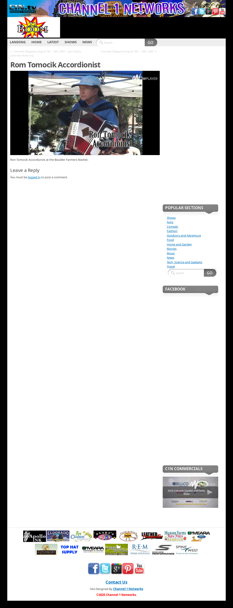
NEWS (87, 42)
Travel (171, 266)
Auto (170, 222)
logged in (34, 177)
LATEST (53, 42)
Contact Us (116, 582)
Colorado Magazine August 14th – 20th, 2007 (127, 51)
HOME (36, 42)
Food (170, 240)
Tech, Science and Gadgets (184, 262)
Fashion (172, 231)
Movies (172, 249)
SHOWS (71, 42)
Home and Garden (179, 244)
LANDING (18, 42)
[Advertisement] (143, 27)
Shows (171, 218)
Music (171, 253)
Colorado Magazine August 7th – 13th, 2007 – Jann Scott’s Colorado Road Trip (45, 53)
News (170, 257)
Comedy (172, 227)
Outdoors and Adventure (184, 235)
